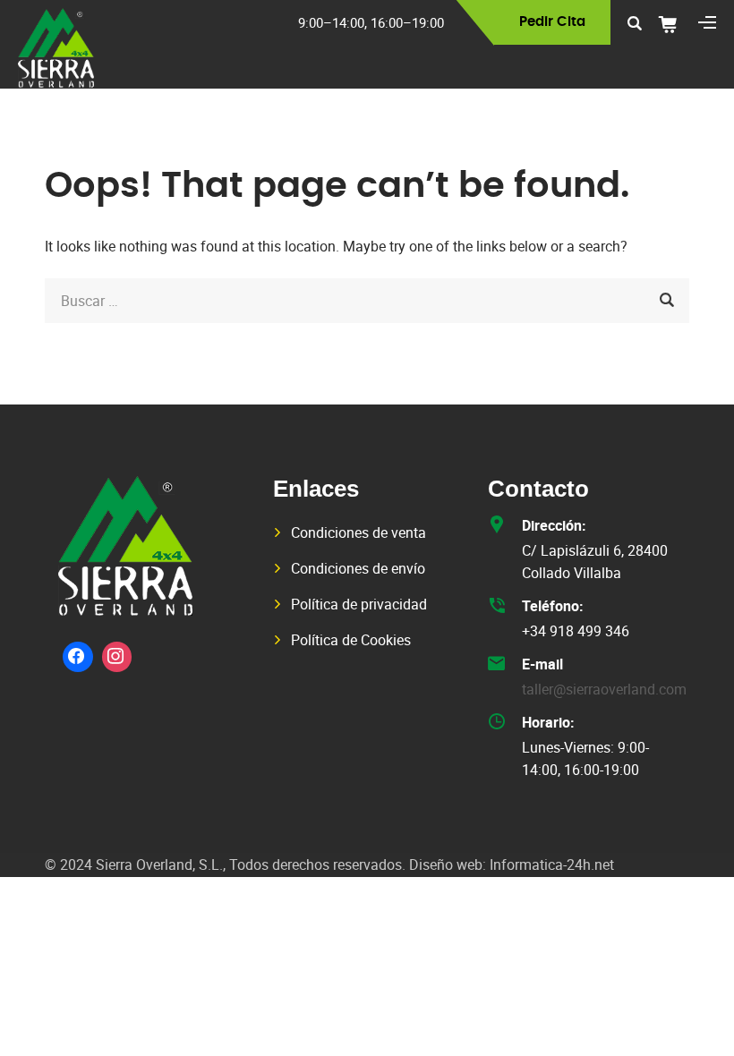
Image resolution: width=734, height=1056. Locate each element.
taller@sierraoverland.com (604, 689)
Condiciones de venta (358, 532)
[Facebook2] (78, 657)
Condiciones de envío (358, 568)
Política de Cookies (351, 640)
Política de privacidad (359, 604)
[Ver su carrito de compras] (674, 24)
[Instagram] (117, 657)
